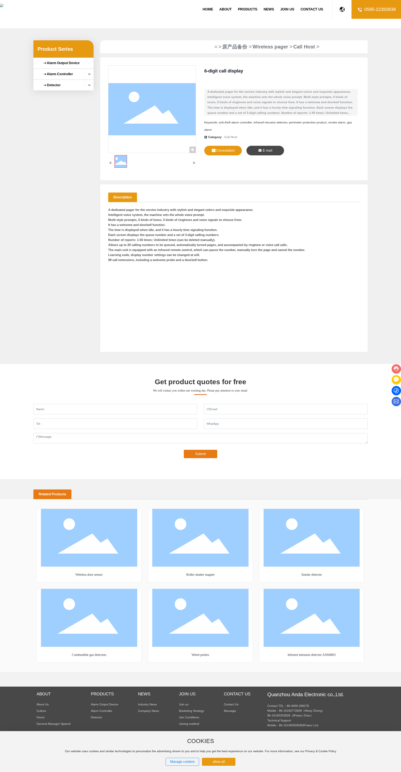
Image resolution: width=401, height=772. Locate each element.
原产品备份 (234, 46)
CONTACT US (312, 9)
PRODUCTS (247, 9)
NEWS (269, 9)
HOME (208, 9)
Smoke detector (311, 574)
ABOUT (225, 9)
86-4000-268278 (298, 705)
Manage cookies (182, 761)
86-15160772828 (290, 710)
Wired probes (200, 655)
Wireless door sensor (89, 574)
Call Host (304, 46)
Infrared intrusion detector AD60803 (312, 655)
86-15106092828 (290, 725)
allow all (219, 761)
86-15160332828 (278, 715)
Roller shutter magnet (200, 574)
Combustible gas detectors (89, 655)
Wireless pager (270, 46)
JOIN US (287, 9)
